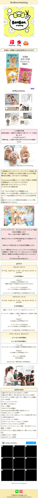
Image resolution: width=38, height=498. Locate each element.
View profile (31, 443)
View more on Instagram (19, 483)
